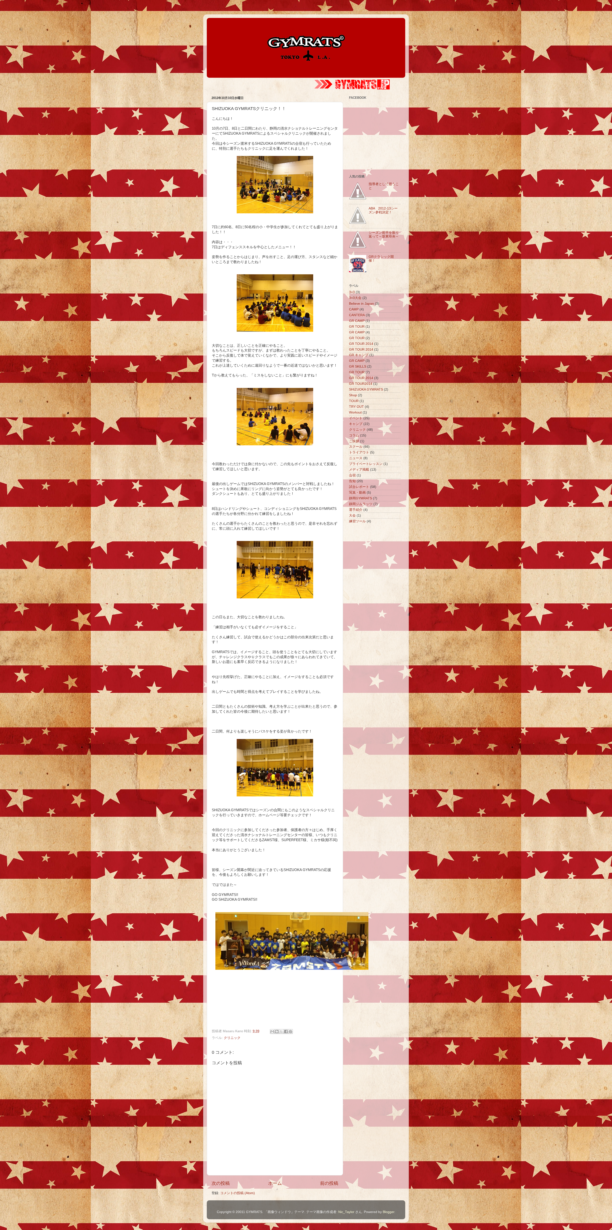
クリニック (232, 1038)
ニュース (355, 458)
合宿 (352, 475)
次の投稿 (221, 1183)
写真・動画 (357, 492)
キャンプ (355, 424)
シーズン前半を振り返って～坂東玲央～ (384, 234)
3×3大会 (355, 298)
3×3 (352, 292)
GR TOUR (357, 326)
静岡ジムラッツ (360, 504)
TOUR (354, 401)
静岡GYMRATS (360, 498)
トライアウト (359, 452)
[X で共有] (281, 1031)
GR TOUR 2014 (361, 344)
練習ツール (357, 521)
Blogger (388, 1212)
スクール (355, 446)
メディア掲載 (359, 469)
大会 (352, 515)
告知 (352, 481)
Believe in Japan (361, 303)
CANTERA (357, 315)
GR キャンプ (358, 355)
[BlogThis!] (276, 1031)
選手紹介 (355, 510)
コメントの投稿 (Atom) (237, 1193)
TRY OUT (356, 406)
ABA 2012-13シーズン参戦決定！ (383, 210)
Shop (353, 395)
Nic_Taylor (346, 1212)
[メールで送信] (272, 1031)
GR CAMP (357, 321)
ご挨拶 (354, 441)
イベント (355, 418)
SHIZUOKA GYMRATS (366, 389)
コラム (354, 435)
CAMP (354, 309)
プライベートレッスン (365, 464)
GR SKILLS (357, 366)
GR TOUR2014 (360, 384)
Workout (355, 412)
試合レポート (359, 487)
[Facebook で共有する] (286, 1031)
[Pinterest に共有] (290, 1031)
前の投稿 (329, 1183)
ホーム (275, 1183)
